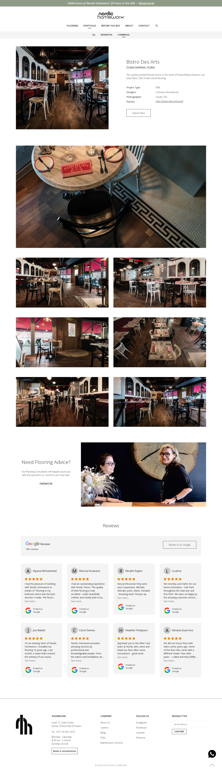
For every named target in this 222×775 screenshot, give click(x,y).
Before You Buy (110, 25)
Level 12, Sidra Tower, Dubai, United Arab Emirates (66, 724)
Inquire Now (138, 113)
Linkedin (140, 732)
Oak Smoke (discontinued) (169, 101)
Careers (104, 727)
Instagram (141, 722)
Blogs (103, 732)
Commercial (124, 34)
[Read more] (146, 3)
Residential (106, 34)
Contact (144, 25)
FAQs (103, 737)
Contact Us (46, 483)
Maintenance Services (111, 742)
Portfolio (89, 25)
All (94, 34)
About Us (105, 722)
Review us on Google (179, 544)
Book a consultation (64, 751)
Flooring (72, 25)
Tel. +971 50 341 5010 (63, 731)
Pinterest (140, 737)
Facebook (141, 727)
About (129, 25)
